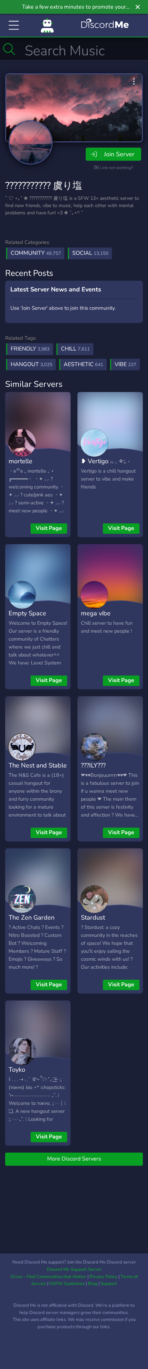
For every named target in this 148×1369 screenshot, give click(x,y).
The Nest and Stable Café (38, 770)
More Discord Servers (74, 1159)
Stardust (93, 917)
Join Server (119, 154)
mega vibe (95, 613)
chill (75, 349)
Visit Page (49, 528)
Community (36, 253)
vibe (125, 364)
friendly (30, 349)
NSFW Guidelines (67, 1283)
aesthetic (83, 364)
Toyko (17, 1069)
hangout (31, 364)
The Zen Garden (31, 917)
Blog (92, 1283)
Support (109, 1283)
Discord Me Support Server (74, 1269)
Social (90, 253)
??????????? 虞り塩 (43, 185)
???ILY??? (93, 765)
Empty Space (27, 613)
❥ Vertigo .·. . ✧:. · (105, 461)
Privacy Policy (103, 1277)
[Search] (9, 49)
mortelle (20, 461)
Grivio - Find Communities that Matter (48, 1277)
